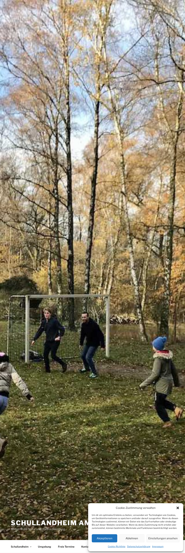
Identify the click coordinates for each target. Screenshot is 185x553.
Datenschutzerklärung (138, 546)
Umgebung (44, 546)
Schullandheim (20, 546)
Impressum (158, 546)
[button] (178, 508)
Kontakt (86, 546)
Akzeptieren (104, 538)
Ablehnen (132, 538)
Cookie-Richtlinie (116, 546)
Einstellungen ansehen (163, 538)
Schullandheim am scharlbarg (78, 523)
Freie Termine (66, 546)
